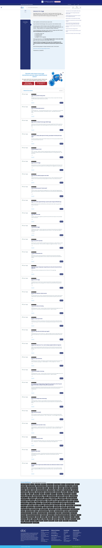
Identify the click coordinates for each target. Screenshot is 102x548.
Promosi (42, 537)
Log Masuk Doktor (66, 536)
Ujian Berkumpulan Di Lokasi (55, 539)
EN (74, 4)
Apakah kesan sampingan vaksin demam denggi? (73, 33)
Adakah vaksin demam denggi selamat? (72, 28)
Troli (80, 8)
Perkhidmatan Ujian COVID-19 (56, 536)
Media (65, 537)
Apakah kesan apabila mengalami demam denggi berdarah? (73, 26)
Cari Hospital (43, 533)
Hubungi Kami (66, 531)
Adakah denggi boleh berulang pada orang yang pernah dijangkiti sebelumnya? (73, 16)
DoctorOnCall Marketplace (77, 532)
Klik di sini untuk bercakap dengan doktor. (41, 48)
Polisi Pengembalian (44, 541)
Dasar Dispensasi (66, 538)
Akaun (73, 8)
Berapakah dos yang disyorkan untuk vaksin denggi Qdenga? (73, 21)
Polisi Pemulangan (67, 541)
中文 (78, 4)
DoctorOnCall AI (75, 534)
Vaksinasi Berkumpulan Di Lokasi (56, 540)
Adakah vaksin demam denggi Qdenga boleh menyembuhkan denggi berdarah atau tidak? (72, 23)
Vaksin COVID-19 (54, 537)
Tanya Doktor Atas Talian (76, 546)
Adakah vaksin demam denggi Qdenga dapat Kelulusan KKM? (72, 13)
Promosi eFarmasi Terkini (25, 546)
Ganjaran (42, 538)
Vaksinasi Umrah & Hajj (44, 534)
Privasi (65, 533)
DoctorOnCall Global (76, 531)
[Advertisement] (74, 51)
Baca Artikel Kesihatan (54, 533)
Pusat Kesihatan (53, 531)
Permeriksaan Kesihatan (45, 536)
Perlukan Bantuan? (76, 8)
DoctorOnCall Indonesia (77, 535)
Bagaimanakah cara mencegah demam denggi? (73, 18)
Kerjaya (65, 539)
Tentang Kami (66, 532)
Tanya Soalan (43, 540)
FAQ (64, 534)
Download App (57, 1)
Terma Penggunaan (67, 535)
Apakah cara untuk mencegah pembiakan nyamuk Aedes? (73, 31)
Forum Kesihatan (54, 532)
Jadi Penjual (69, 4)
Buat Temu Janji (43, 535)
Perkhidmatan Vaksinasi (45, 539)
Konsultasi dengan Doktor (45, 532)
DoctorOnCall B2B (76, 533)
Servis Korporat (75, 536)
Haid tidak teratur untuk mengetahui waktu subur (73, 10)
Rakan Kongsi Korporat (67, 540)
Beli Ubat (42, 531)
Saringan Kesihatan (41, 83)
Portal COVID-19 (53, 538)
